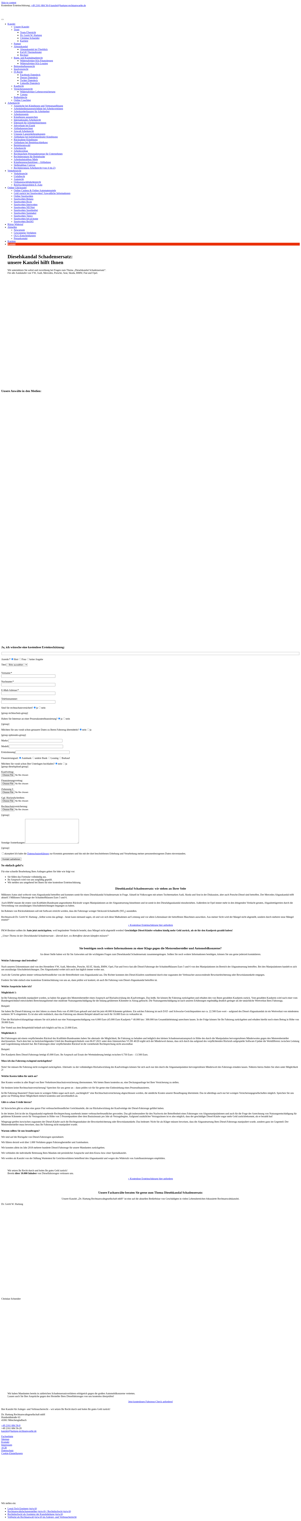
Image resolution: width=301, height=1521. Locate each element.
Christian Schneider (30, 38)
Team (16, 29)
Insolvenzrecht (21, 69)
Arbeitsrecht (14, 103)
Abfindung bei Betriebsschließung (31, 142)
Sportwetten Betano (23, 199)
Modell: (5, 746)
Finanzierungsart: (9, 758)
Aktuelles (12, 227)
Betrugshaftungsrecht (24, 66)
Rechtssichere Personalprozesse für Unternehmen (38, 153)
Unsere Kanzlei (21, 26)
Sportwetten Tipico (23, 216)
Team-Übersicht (28, 32)
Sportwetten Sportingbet (26, 210)
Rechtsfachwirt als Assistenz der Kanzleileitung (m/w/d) (35, 1514)
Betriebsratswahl (22, 145)
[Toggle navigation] (2, 19)
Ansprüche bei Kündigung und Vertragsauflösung (38, 105)
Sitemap (5, 1439)
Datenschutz (7, 1450)
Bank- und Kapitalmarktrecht (28, 57)
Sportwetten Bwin (23, 201)
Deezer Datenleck (29, 77)
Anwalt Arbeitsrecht (24, 131)
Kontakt (12, 244)
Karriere (24, 41)
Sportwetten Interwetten (25, 204)
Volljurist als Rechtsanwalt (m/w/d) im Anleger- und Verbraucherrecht (42, 1517)
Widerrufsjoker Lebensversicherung (37, 91)
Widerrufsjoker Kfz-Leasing (34, 63)
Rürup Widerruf (15, 224)
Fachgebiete (7, 1436)
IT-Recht (18, 72)
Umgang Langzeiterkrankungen (29, 134)
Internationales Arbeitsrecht (27, 120)
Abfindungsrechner (23, 128)
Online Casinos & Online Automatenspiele (35, 190)
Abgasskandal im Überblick (34, 49)
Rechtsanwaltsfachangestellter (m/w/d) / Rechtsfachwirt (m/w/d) (39, 1511)
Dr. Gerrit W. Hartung (31, 35)
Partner (17, 43)
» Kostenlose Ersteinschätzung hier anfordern (150, 925)
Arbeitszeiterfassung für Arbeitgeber (32, 111)
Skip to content (8, 2)
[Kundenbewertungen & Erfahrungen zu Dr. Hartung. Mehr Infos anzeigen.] (15, 1488)
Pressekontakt (20, 238)
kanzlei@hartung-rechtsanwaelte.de (19, 1431)
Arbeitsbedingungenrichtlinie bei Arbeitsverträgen (38, 108)
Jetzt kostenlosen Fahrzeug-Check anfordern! (150, 1401)
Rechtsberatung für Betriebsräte (29, 156)
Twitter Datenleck (29, 80)
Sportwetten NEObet (24, 207)
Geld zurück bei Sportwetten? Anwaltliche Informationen (42, 193)
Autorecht (19, 179)
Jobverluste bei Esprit (24, 125)
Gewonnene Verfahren (25, 232)
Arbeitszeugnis (21, 114)
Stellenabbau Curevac (24, 165)
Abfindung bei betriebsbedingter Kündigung (36, 136)
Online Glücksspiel (17, 187)
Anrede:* (6, 659)
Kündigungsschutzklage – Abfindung (32, 162)
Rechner (24, 55)
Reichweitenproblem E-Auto (28, 184)
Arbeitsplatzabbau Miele (26, 159)
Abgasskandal (21, 46)
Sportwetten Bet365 (24, 221)
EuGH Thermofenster (31, 52)
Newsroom (19, 230)
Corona (23, 94)
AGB (4, 1447)
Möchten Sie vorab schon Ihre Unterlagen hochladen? (28, 763)
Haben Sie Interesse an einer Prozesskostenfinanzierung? (29, 718)
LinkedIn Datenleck (30, 83)
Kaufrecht (19, 86)
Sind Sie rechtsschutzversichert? (17, 707)
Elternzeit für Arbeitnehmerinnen (30, 122)
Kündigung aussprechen (26, 117)
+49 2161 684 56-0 (10, 1425)
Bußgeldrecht (20, 97)
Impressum (6, 1445)
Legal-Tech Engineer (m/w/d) (22, 1508)
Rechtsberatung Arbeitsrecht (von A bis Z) (34, 168)
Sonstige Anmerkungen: (13, 842)
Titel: (3, 664)
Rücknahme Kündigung (26, 139)
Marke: (4, 740)
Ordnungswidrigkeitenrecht (27, 182)
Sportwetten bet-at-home (26, 218)
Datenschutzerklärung (38, 853)
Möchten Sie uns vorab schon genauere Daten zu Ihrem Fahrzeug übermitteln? (40, 729)
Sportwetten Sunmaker (25, 213)
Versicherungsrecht (23, 88)
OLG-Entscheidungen (25, 235)
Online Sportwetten (23, 196)
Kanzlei (11, 24)
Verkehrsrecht (14, 170)
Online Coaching (22, 100)
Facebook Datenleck (30, 74)
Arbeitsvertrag (21, 151)
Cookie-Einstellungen (12, 1453)
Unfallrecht (19, 176)
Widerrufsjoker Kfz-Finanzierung (36, 60)
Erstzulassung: (8, 752)
